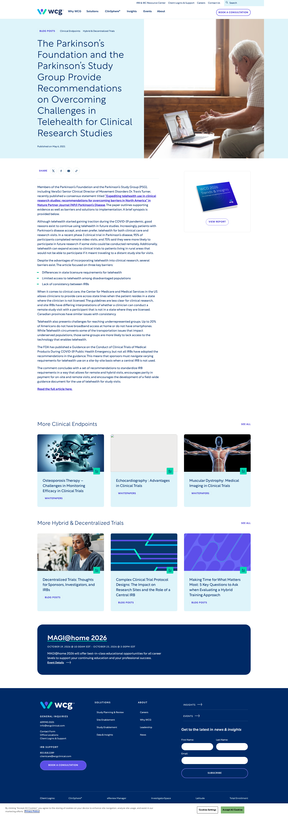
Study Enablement (107, 727)
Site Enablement (106, 720)
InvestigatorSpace (161, 798)
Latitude (200, 798)
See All (246, 424)
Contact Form (47, 731)
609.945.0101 (47, 722)
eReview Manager (116, 798)
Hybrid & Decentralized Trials (99, 31)
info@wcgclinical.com (52, 726)
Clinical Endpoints (70, 31)
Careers (201, 3)
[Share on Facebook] (61, 171)
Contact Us (214, 3)
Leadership (146, 727)
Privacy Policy (32, 811)
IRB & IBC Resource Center (151, 3)
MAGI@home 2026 (77, 638)
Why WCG (74, 11)
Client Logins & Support (181, 3)
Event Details (55, 662)
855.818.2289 (47, 753)
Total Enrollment (239, 798)
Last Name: (222, 740)
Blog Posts (47, 31)
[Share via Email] (68, 171)
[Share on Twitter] (53, 171)
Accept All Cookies (232, 810)
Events (147, 11)
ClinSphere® (75, 798)
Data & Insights (105, 735)
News (143, 735)
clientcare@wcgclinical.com (55, 756)
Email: (184, 754)
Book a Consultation (233, 12)
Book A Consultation (63, 765)
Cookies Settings (207, 810)
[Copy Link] (76, 171)
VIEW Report (217, 222)
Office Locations (49, 735)
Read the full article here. (54, 389)
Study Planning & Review (110, 712)
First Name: (187, 740)
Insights (189, 705)
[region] (144, 810)
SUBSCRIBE (215, 773)
